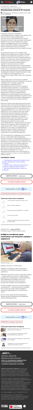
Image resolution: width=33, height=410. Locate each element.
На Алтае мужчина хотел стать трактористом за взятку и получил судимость (18, 329)
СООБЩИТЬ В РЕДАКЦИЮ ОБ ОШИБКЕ (12, 364)
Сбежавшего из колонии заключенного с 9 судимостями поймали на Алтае (17, 344)
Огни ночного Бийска (12, 215)
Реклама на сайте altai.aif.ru (11, 358)
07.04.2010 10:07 (5, 6)
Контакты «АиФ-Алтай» (9, 356)
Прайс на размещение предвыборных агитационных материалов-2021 (13, 361)
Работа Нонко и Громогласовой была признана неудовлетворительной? (15, 165)
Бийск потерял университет (14, 205)
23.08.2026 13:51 (5, 229)
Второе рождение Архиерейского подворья (18, 210)
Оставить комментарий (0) (17, 182)
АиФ (11, 263)
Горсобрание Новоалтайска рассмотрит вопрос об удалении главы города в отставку (16, 161)
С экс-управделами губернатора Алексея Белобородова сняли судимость (17, 334)
